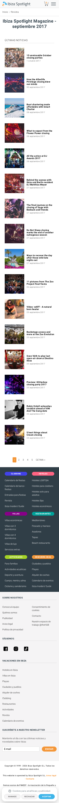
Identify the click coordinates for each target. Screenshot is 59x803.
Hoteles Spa (38, 500)
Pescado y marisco (41, 526)
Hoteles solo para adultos (40, 493)
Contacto (36, 616)
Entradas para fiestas (15, 495)
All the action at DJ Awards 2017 (37, 157)
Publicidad (7, 618)
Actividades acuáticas (15, 569)
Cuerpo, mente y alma (15, 580)
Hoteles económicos (42, 506)
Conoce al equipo (10, 607)
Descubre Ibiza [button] (43, 557)
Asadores (36, 531)
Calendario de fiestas (15, 480)
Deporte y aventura (14, 575)
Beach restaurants (41, 543)
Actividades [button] (15, 557)
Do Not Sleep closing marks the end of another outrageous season (40, 232)
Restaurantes (9, 704)
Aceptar (46, 796)
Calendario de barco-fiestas (15, 488)
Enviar (49, 749)
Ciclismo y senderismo (15, 586)
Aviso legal (7, 624)
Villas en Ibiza (9, 675)
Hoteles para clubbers (42, 486)
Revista (15, 12)
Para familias (11, 563)
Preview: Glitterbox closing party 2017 (37, 383)
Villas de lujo (11, 544)
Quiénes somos (9, 612)
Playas (35, 569)
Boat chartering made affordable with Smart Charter (38, 106)
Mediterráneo (38, 520)
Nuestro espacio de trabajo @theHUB (41, 623)
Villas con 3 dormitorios (10, 528)
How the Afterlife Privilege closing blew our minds (38, 81)
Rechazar (29, 796)
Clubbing (6, 698)
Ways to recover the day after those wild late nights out (39, 257)
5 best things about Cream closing (37, 433)
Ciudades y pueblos (41, 563)
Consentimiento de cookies (41, 608)
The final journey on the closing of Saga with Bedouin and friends (39, 207)
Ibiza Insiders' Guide (14, 506)
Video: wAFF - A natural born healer (39, 308)
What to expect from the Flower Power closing (39, 132)
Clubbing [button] (16, 474)
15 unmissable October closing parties (39, 56)
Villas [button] (15, 514)
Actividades (8, 709)
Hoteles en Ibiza (10, 670)
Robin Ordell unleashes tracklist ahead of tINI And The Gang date (39, 408)
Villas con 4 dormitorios (10, 536)
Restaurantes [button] (43, 514)
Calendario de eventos (42, 580)
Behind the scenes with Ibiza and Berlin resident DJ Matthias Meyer (40, 182)
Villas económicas (13, 520)
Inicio (5, 12)
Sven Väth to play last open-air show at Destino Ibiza (40, 358)
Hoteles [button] (43, 474)
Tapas (35, 537)
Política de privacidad (12, 629)
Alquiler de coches (40, 575)
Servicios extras (12, 549)
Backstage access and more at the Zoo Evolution (40, 333)
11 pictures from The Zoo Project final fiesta (40, 282)
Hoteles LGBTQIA (40, 480)
